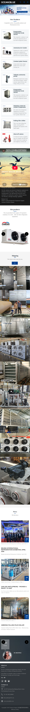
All (14, 263)
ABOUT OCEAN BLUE (11, 172)
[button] (2, 10)
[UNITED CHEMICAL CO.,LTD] (8, 2)
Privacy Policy (15, 709)
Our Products (15, 19)
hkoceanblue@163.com (9, 697)
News (15, 512)
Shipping (15, 256)
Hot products (15, 209)
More (2, 677)
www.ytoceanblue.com (9, 701)
